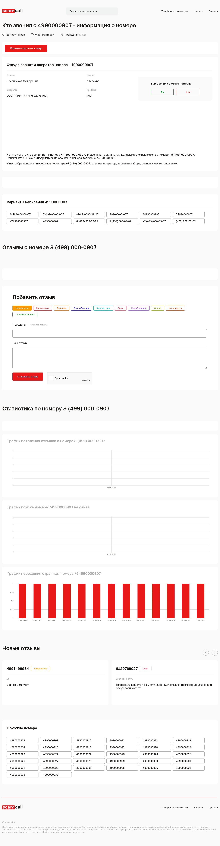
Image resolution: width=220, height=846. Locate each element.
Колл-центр (175, 308)
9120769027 (127, 668)
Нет (188, 92)
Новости (198, 11)
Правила (213, 11)
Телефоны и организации (174, 11)
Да (162, 92)
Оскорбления (81, 308)
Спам (120, 308)
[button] (206, 653)
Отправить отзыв (27, 376)
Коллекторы (103, 308)
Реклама (61, 308)
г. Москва (93, 81)
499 (89, 95)
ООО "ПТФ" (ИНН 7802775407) (27, 95)
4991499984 (18, 668)
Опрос (157, 308)
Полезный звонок (25, 314)
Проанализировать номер (26, 48)
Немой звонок (138, 308)
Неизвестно (22, 308)
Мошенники (42, 308)
